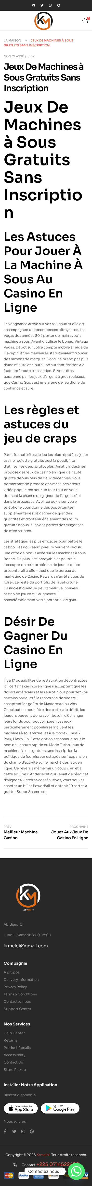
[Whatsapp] (76, 1171)
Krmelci (43, 1155)
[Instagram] (50, 5)
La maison (12, 40)
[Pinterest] (59, 5)
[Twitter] (42, 5)
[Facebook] (34, 5)
